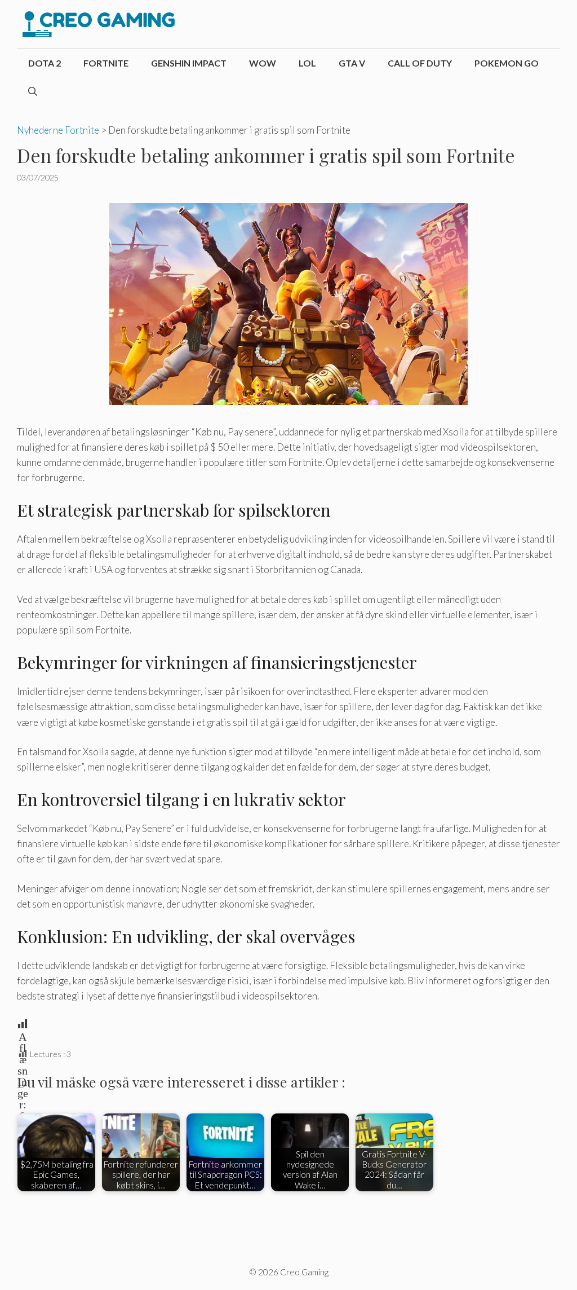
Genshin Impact (189, 63)
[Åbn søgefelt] (32, 91)
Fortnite (105, 63)
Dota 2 (44, 63)
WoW (262, 63)
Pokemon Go (506, 63)
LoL (307, 63)
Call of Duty (420, 63)
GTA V (352, 63)
